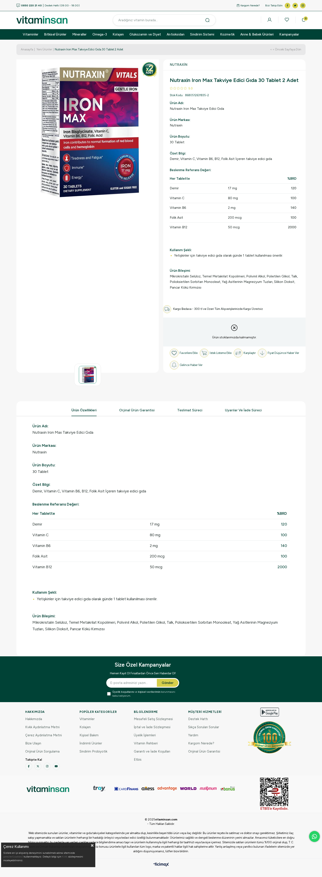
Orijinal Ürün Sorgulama (42, 751)
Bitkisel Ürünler (55, 34)
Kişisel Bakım (89, 735)
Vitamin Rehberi (146, 743)
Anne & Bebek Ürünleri (257, 34)
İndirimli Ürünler (91, 743)
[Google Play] (269, 712)
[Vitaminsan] (274, 794)
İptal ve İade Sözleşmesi (152, 727)
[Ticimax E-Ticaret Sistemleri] (161, 865)
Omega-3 (99, 34)
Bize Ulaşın (33, 743)
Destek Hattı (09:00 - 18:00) (50, 5)
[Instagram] (47, 766)
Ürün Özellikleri (84, 410)
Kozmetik (227, 34)
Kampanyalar (289, 34)
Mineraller (79, 34)
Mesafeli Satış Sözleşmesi (153, 719)
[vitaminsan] (48, 789)
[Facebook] (28, 766)
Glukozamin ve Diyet (145, 34)
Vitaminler (30, 34)
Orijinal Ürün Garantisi (204, 751)
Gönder (167, 683)
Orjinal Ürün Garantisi (137, 410)
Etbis (138, 760)
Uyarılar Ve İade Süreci (243, 410)
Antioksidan (175, 34)
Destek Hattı (198, 719)
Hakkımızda (33, 719)
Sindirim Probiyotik (93, 751)
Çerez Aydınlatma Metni (43, 735)
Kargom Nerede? (250, 5)
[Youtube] (56, 766)
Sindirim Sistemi (202, 34)
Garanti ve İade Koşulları (152, 751)
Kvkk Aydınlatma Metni (42, 727)
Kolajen (118, 34)
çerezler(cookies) (13, 856)
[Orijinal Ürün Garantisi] (269, 737)
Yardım (193, 735)
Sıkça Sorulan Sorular (203, 727)
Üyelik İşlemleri (145, 735)
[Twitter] (37, 766)
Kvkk (64, 856)
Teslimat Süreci (189, 410)
